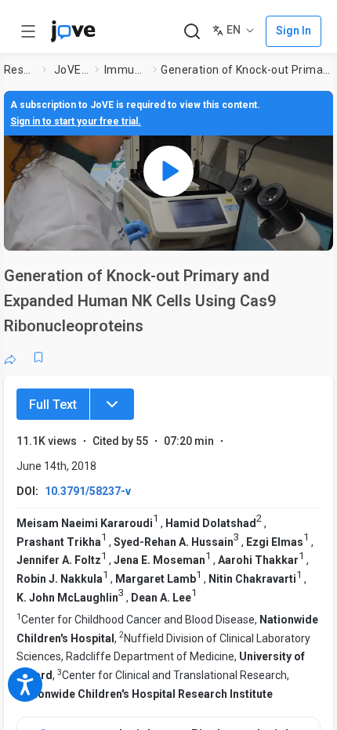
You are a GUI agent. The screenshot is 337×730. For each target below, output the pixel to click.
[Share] (10, 357)
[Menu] (112, 404)
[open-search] (191, 31)
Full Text (53, 404)
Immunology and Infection (125, 69)
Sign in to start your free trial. (75, 121)
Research (20, 69)
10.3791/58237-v (88, 491)
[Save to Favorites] (38, 357)
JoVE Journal (71, 69)
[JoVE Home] (73, 31)
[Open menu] (28, 31)
